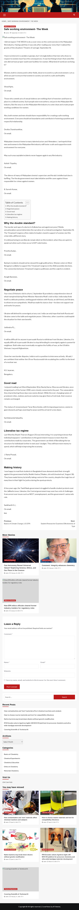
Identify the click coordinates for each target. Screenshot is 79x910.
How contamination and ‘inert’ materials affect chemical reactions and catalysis (32, 711)
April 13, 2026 (52, 822)
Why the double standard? (17, 206)
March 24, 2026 (53, 861)
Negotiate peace (13, 209)
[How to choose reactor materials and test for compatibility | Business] (58, 803)
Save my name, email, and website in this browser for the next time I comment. (36, 680)
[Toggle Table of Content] (26, 202)
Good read (11, 211)
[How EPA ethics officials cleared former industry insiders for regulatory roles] (20, 591)
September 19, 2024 (17, 33)
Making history (12, 217)
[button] (4, 14)
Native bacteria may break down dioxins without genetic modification (29, 719)
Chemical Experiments (12, 758)
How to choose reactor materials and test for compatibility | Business (29, 715)
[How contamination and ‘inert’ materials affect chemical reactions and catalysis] (20, 803)
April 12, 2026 (14, 859)
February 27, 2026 (15, 896)
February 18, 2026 (15, 573)
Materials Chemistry (11, 771)
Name (7, 662)
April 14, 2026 (14, 822)
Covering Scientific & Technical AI (16, 729)
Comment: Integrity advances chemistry (58, 565)
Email (43, 662)
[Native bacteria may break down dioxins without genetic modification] (20, 840)
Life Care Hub (7, 782)
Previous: (17, 522)
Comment (8, 634)
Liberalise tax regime (14, 214)
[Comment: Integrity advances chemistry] (58, 550)
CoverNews (46, 907)
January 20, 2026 (15, 610)
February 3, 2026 (53, 568)
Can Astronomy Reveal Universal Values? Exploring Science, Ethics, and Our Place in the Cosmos (20, 567)
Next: (58, 523)
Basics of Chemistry (11, 754)
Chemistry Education (11, 762)
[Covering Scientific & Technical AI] (20, 879)
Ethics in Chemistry (10, 26)
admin (7, 33)
